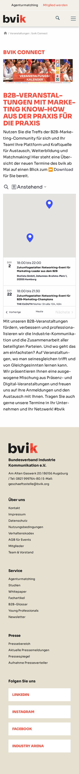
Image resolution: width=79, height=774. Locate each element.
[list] (39, 281)
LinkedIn (20, 695)
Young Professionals (23, 610)
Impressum (17, 514)
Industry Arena (28, 746)
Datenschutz (17, 521)
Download (63, 169)
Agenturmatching (24, 5)
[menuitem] (24, 5)
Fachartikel (16, 598)
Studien (14, 585)
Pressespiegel (19, 656)
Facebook (22, 729)
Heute (39, 311)
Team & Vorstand (20, 552)
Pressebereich (19, 644)
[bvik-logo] (32, 18)
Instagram (23, 712)
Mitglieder (16, 546)
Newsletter (16, 617)
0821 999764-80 (28, 479)
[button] (30, 238)
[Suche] (61, 19)
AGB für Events (19, 540)
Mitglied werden (55, 5)
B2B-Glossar (18, 604)
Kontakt (14, 508)
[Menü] (71, 22)
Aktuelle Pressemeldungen (28, 650)
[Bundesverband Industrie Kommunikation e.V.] (5, 33)
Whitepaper (17, 591)
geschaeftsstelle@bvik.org (28, 484)
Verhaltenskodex (21, 533)
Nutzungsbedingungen (25, 527)
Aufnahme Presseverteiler (28, 663)
